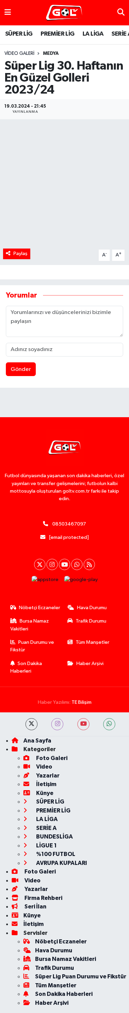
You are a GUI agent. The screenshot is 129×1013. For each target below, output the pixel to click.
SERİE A (46, 828)
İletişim (45, 784)
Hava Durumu (92, 607)
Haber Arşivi (90, 663)
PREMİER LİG (57, 34)
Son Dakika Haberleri (26, 667)
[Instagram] (52, 564)
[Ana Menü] (7, 12)
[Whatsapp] (77, 564)
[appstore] (45, 581)
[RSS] (89, 564)
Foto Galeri (51, 758)
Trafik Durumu (91, 621)
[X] (39, 564)
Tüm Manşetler (92, 642)
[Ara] (121, 12)
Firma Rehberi (42, 898)
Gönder (21, 369)
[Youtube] (64, 564)
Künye (44, 793)
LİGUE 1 (46, 845)
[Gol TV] (64, 13)
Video (43, 767)
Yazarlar (47, 776)
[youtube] (83, 724)
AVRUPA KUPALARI (61, 863)
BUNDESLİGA (54, 837)
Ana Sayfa (37, 741)
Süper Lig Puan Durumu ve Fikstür (80, 976)
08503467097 (69, 524)
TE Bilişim (82, 702)
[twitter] (31, 724)
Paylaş (20, 253)
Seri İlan (34, 906)
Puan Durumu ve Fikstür (32, 646)
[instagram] (57, 724)
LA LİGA (93, 34)
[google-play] (81, 581)
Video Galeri (19, 53)
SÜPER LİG (19, 34)
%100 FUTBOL (55, 854)
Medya (51, 53)
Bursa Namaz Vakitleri (29, 624)
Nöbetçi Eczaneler (39, 607)
